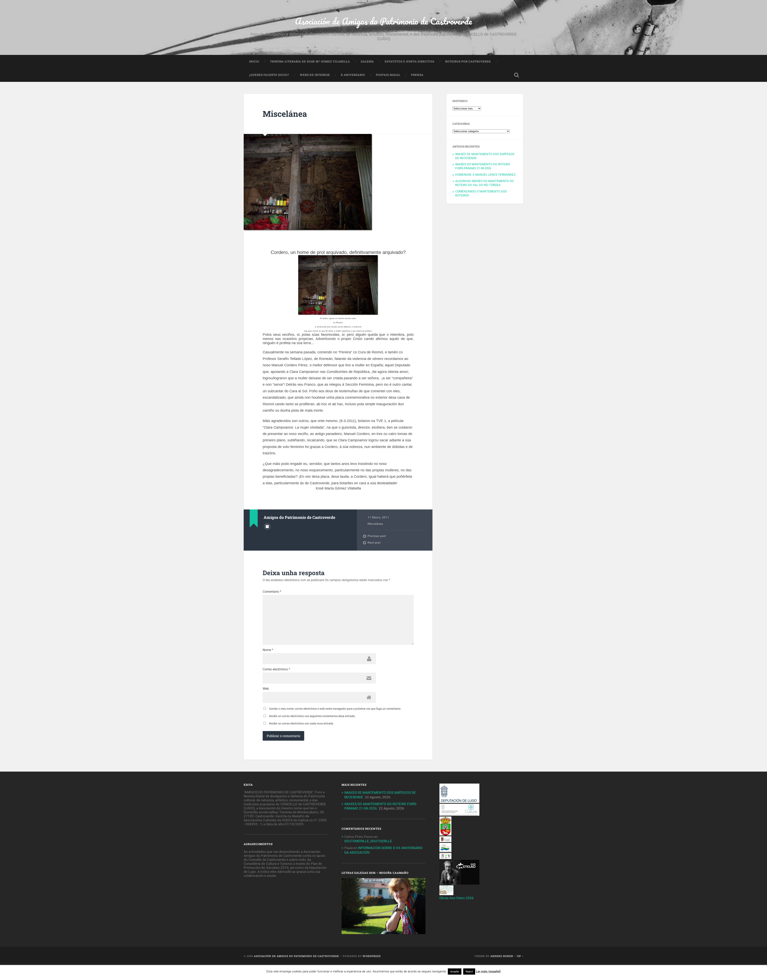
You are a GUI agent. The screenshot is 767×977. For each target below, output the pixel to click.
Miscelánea (285, 113)
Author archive (267, 526)
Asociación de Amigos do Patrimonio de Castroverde (383, 21)
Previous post (377, 536)
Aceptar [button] (454, 971)
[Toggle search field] (516, 75)
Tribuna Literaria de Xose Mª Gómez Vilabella (310, 61)
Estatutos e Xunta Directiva (409, 61)
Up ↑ (520, 956)
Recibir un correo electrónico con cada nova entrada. (301, 723)
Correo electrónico (276, 669)
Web (266, 688)
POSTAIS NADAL (388, 75)
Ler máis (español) (488, 971)
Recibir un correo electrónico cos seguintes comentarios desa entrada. (312, 716)
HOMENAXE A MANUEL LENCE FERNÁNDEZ (485, 174)
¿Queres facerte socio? (269, 75)
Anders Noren (501, 956)
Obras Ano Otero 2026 (456, 898)
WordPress (372, 956)
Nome (268, 650)
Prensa (417, 75)
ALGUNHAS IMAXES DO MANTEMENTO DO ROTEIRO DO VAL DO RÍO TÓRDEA (484, 183)
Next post (374, 542)
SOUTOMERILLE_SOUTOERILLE (368, 841)
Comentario (272, 591)
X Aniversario (353, 75)
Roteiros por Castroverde (468, 61)
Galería (367, 61)
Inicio (254, 61)
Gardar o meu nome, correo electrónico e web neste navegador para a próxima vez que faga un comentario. (335, 708)
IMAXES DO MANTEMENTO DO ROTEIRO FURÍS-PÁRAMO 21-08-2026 (482, 166)
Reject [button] (469, 971)
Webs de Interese (315, 75)
